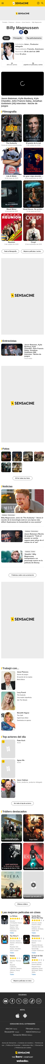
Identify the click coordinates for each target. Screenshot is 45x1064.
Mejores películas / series (32, 251)
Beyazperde (9, 1032)
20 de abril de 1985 (32, 51)
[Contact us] (39, 1001)
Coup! (33, 242)
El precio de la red (33, 143)
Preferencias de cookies (23, 1048)
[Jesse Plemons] (8, 680)
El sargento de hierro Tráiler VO (12, 868)
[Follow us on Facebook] (13, 1001)
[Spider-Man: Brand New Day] (26, 919)
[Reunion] (11, 227)
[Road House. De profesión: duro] (33, 194)
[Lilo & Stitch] (11, 161)
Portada (4, 22)
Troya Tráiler (33, 839)
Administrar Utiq (27, 1045)
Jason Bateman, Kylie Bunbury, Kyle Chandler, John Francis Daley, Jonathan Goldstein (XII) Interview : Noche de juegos (33, 350)
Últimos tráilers (22, 904)
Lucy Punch (21, 692)
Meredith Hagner (23, 713)
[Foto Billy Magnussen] (6, 456)
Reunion (11, 242)
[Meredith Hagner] (8, 721)
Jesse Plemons (22, 672)
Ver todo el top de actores (22, 803)
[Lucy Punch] (8, 701)
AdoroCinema (31, 1032)
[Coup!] (33, 227)
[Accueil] (20, 3)
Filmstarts (30, 1029)
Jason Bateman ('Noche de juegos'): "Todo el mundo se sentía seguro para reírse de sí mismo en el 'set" (34, 538)
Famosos (11, 22)
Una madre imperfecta (24, 697)
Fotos (5, 448)
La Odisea (13, 916)
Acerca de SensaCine (9, 1043)
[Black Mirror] (11, 194)
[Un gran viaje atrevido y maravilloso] (33, 161)
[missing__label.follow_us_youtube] (6, 1001)
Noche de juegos (22, 674)
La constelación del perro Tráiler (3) (12, 839)
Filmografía (9, 111)
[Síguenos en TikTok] (32, 1001)
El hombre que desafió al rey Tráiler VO (34, 897)
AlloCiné (9, 1029)
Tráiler (12, 933)
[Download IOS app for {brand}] (18, 1016)
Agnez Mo (20, 760)
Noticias (7, 486)
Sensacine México (20, 1035)
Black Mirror (11, 209)
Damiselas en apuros (24, 720)
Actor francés (26, 22)
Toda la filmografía (10, 251)
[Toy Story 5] (4, 939)
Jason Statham (22, 780)
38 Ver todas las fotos (22, 478)
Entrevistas (9, 340)
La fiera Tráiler (11, 897)
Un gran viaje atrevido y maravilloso (33, 176)
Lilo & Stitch (11, 176)
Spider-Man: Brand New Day (37, 917)
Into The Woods (22, 700)
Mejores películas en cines (22, 981)
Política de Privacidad (13, 1045)
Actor (26, 44)
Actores (18, 22)
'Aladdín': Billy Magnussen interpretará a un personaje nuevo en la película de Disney (33, 558)
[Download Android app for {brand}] (26, 1016)
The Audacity (11, 143)
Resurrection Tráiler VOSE (33, 868)
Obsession (36, 936)
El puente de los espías (24, 677)
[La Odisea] (4, 919)
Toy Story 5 (14, 936)
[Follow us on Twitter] (19, 1001)
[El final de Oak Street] (26, 959)
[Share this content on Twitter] (26, 32)
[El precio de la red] (33, 128)
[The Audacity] (11, 128)
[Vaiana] (4, 959)
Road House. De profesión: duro (33, 209)
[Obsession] (26, 939)
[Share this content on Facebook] (21, 32)
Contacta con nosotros (25, 1043)
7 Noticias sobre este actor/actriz (22, 575)
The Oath (20, 715)
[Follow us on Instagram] (26, 1001)
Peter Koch (21, 740)
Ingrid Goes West (22, 718)
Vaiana (12, 956)
